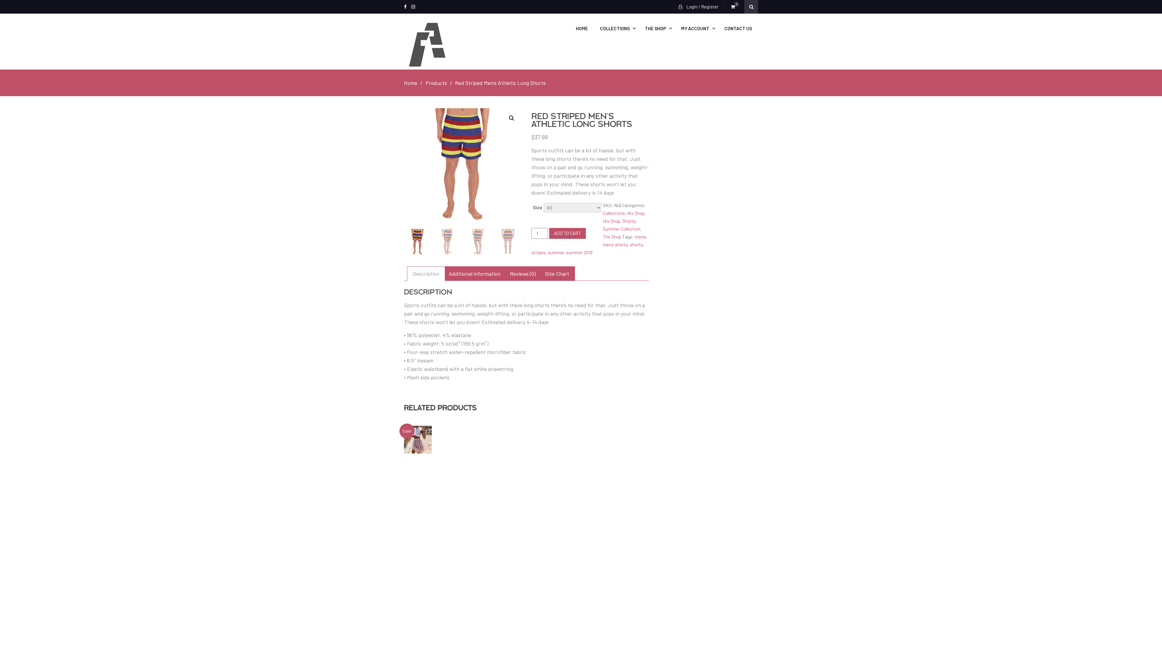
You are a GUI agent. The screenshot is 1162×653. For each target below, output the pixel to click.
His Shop (636, 213)
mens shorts (615, 244)
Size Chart (557, 273)
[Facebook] (405, 7)
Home (582, 28)
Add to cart (567, 233)
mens (640, 236)
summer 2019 (579, 252)
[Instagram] (413, 7)
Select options (422, 439)
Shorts (629, 221)
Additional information (475, 273)
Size (537, 207)
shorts (636, 244)
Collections (615, 28)
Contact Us (738, 28)
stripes (538, 252)
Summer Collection (621, 229)
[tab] (426, 273)
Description (426, 273)
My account (695, 28)
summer (556, 252)
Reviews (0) (523, 273)
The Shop (655, 28)
